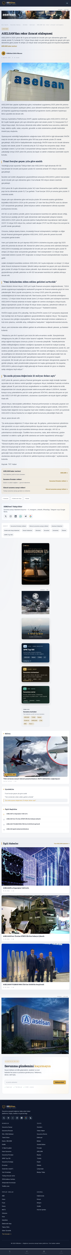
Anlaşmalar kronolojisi (9, 1182)
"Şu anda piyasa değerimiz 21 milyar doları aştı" (20, 800)
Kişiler (39, 1162)
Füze (3, 1203)
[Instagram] (17, 1118)
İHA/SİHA (5, 1220)
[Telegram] (8, 1118)
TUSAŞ (33, 717)
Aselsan (32, 25)
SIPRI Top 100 (8, 534)
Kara (3, 1216)
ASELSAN (26, 717)
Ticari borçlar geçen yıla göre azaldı (16, 793)
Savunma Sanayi (15, 25)
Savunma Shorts (42, 1134)
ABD (3, 1196)
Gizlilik (39, 1206)
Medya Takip (41, 1172)
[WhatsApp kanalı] (12, 1118)
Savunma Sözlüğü (7, 1162)
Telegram (27, 1253)
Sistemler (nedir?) (7, 1169)
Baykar (39, 717)
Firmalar (39, 1148)
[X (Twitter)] (4, 1118)
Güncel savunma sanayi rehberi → (57, 489)
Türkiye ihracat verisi (8, 1176)
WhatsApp (44, 1253)
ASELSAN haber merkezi (9, 46)
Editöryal (39, 1137)
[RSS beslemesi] (30, 1118)
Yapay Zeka (5, 1227)
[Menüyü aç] (67, 3)
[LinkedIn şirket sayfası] (21, 1118)
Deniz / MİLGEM (7, 1141)
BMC (25, 723)
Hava (3, 1199)
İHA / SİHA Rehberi (7, 1134)
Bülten (39, 1141)
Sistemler (55, 530)
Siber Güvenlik (6, 1230)
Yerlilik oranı (5, 1186)
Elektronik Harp (17, 498)
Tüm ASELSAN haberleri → (62, 843)
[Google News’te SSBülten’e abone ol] (26, 1118)
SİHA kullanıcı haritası (8, 1179)
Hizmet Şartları (41, 1209)
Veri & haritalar (6, 1172)
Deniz (4, 1206)
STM (41, 720)
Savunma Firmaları (7, 1155)
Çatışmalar (40, 1169)
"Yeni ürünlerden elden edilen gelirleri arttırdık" (19, 797)
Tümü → (31, 723)
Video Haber (41, 1130)
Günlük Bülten (41, 1144)
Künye (39, 1199)
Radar (27, 498)
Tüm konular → (6, 1234)
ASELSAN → (64, 473)
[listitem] (6, 516)
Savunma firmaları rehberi (18, 526)
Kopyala (61, 1253)
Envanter (46, 530)
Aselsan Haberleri (57, 526)
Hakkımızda (40, 1196)
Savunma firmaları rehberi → (58, 481)
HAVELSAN (34, 720)
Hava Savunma (6, 1151)
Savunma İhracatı (7, 1130)
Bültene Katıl (59, 1082)
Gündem (25, 25)
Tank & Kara (5, 1137)
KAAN (3, 1144)
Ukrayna (4, 1213)
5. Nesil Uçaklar (7, 1148)
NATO (4, 1209)
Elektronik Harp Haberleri (11, 530)
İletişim (39, 1203)
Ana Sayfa (4, 25)
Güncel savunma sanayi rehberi (38, 526)
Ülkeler (64, 530)
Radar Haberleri (27, 530)
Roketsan (26, 720)
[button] (35, 82)
